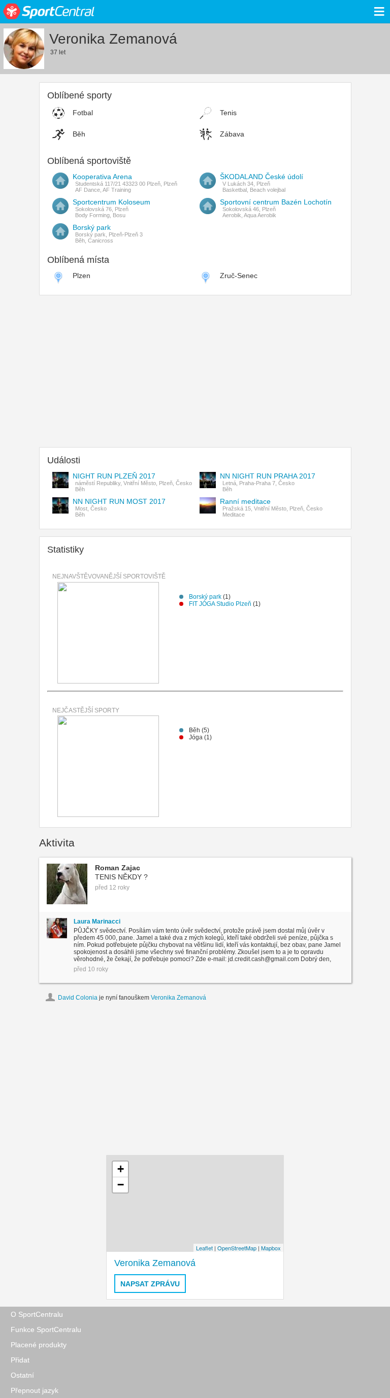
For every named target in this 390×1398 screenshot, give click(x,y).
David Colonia (78, 997)
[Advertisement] (195, 373)
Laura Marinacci (97, 921)
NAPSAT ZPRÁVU (150, 1284)
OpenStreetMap (236, 1248)
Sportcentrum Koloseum (111, 202)
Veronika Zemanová (178, 997)
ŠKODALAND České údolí (261, 177)
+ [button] (120, 1169)
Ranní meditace (245, 501)
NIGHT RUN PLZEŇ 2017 (114, 476)
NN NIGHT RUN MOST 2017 (119, 501)
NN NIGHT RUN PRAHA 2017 (267, 476)
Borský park (92, 227)
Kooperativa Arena (102, 177)
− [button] (120, 1184)
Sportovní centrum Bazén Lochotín (276, 202)
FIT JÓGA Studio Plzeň (221, 603)
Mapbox (271, 1248)
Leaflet (204, 1248)
